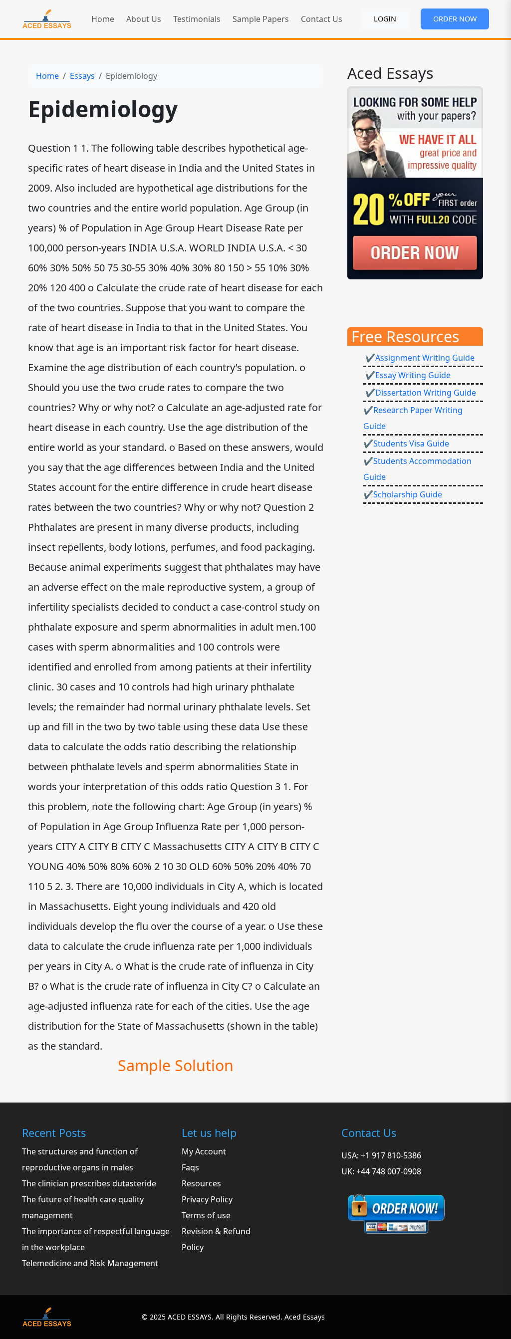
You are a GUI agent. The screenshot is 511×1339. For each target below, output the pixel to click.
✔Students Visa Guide (406, 443)
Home (102, 18)
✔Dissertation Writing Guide (419, 392)
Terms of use (206, 1215)
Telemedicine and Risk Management (90, 1263)
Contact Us (321, 18)
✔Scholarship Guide (402, 494)
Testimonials (197, 18)
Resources (201, 1183)
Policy (193, 1247)
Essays (82, 75)
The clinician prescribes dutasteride (89, 1183)
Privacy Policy (207, 1199)
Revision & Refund (216, 1231)
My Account (204, 1151)
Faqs (190, 1167)
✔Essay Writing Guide (407, 375)
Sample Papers (261, 18)
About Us (143, 18)
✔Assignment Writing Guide (419, 357)
